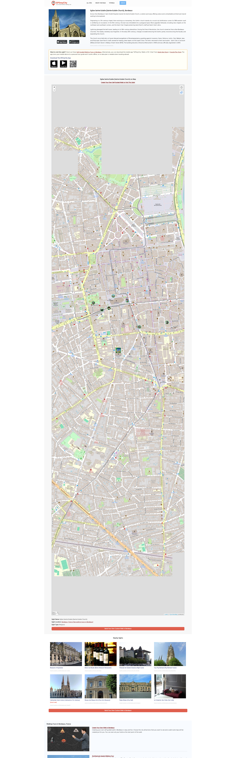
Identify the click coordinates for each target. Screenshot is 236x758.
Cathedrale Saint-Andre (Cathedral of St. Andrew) (65, 700)
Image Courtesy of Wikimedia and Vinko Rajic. (165, 671)
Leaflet (166, 614)
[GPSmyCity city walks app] (61, 3)
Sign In (123, 3)
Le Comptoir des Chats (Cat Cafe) (164, 700)
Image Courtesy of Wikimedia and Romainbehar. (165, 703)
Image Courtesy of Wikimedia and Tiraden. (60, 671)
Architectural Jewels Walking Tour (103, 756)
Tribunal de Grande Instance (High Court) (131, 668)
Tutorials (112, 3)
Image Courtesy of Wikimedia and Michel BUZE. (96, 703)
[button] (118, 350)
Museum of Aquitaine (56, 668)
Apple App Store (163, 52)
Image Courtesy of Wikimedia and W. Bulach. (129, 703)
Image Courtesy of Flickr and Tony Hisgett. (129, 671)
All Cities (89, 3)
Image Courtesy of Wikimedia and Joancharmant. (101, 45)
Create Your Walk (100, 3)
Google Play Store (175, 52)
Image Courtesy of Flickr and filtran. (93, 671)
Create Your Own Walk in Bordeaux (103, 728)
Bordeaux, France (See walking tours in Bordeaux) (77, 622)
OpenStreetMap (174, 614)
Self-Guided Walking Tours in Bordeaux (89, 52)
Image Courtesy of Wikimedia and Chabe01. (60, 705)
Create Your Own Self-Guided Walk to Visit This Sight (118, 82)
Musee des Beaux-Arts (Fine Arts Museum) (97, 700)
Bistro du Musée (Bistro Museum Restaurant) (98, 668)
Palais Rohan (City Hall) (126, 700)
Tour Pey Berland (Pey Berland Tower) (165, 668)
